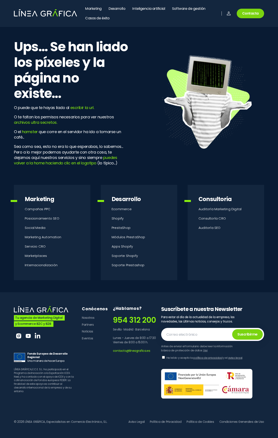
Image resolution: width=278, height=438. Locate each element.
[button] (228, 13)
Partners (88, 324)
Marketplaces (36, 255)
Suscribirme (247, 334)
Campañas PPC (37, 209)
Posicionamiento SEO (42, 218)
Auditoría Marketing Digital (220, 209)
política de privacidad (207, 358)
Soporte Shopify (125, 255)
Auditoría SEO (210, 227)
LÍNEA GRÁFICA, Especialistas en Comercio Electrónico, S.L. (66, 422)
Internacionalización (41, 265)
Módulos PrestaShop (128, 237)
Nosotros (88, 318)
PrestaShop (121, 227)
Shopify (118, 218)
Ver (205, 350)
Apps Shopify (122, 246)
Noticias (87, 331)
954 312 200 (134, 320)
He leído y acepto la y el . (204, 358)
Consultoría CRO (212, 218)
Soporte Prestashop (128, 265)
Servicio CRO (35, 246)
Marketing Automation (43, 237)
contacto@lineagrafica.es (131, 351)
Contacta (250, 13)
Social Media (35, 227)
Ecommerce (122, 209)
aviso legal (235, 358)
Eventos (87, 338)
